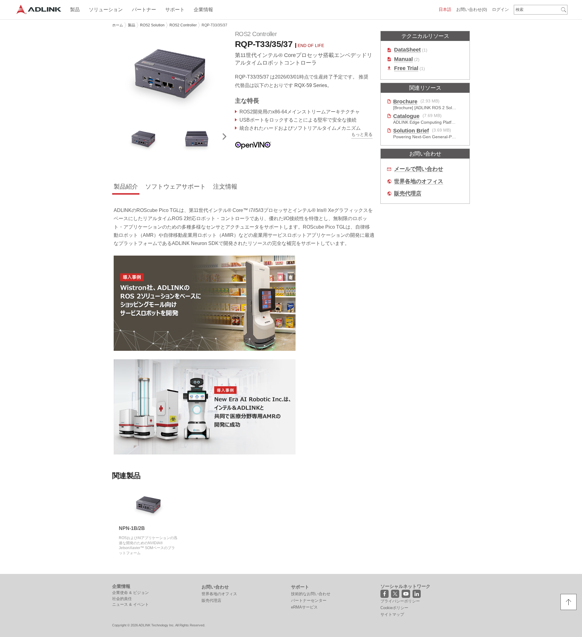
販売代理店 (407, 193)
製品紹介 (126, 186)
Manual (403, 59)
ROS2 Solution (152, 25)
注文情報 (225, 186)
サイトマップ (392, 614)
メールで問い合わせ (418, 169)
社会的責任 (122, 598)
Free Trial (406, 68)
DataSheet (407, 50)
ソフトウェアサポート (175, 186)
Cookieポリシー (394, 607)
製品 (131, 25)
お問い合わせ (471, 9)
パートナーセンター (308, 600)
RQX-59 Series (310, 85)
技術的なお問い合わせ (310, 594)
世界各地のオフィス (418, 181)
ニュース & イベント (130, 604)
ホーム (117, 25)
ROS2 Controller (183, 25)
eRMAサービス (304, 607)
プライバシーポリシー (400, 601)
